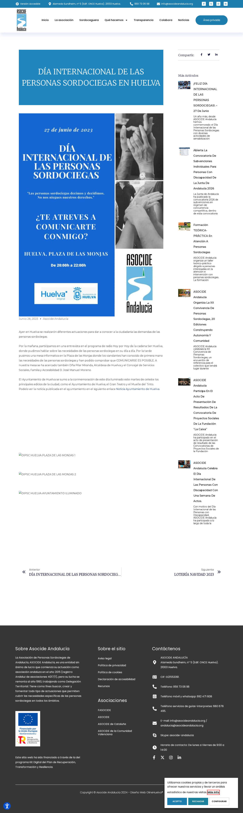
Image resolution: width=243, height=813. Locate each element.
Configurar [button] (219, 801)
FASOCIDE (104, 710)
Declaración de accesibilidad (116, 679)
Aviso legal (105, 658)
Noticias (183, 20)
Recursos (104, 686)
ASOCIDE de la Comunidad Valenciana (115, 732)
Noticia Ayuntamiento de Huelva (137, 389)
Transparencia (143, 20)
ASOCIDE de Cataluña (112, 724)
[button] (204, 4)
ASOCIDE (103, 717)
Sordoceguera (89, 20)
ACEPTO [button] (177, 801)
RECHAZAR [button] (198, 801)
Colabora (165, 20)
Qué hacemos (114, 20)
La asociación (64, 20)
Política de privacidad (112, 665)
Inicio (45, 20)
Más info (213, 792)
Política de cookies (110, 672)
